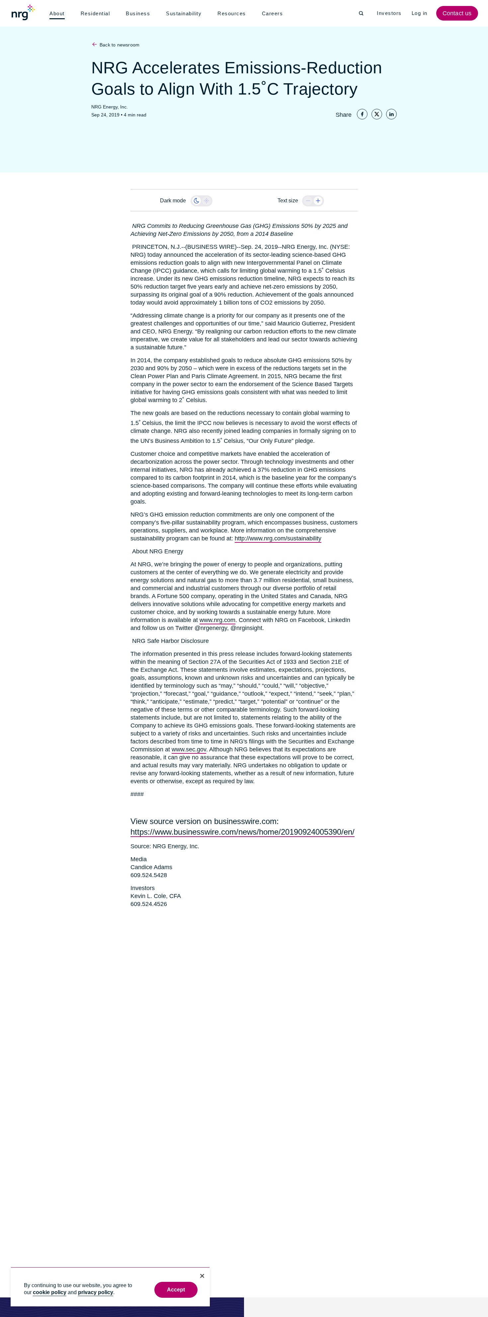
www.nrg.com (178, 620)
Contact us (457, 13)
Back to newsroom (119, 45)
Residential (97, 14)
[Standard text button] (308, 200)
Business (139, 14)
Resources (234, 14)
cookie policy (49, 1292)
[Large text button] (318, 200)
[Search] (361, 13)
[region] (110, 1286)
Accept (176, 1289)
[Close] (202, 1276)
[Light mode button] (206, 200)
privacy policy (95, 1292)
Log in (420, 13)
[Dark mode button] (196, 200)
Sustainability (185, 14)
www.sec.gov (187, 749)
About (57, 14)
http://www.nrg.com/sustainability (277, 538)
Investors (389, 13)
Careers (274, 14)
